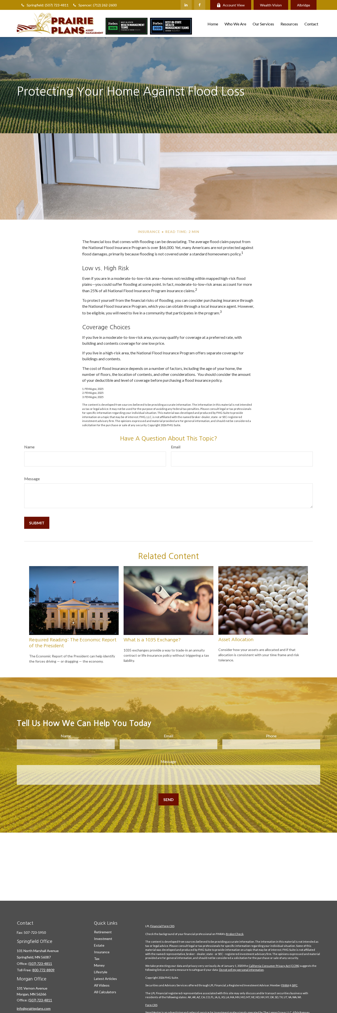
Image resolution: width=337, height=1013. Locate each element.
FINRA (285, 985)
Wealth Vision (271, 5)
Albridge (303, 5)
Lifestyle (100, 972)
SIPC (295, 985)
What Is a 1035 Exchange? (152, 639)
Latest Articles (105, 978)
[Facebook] (199, 5)
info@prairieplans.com (34, 1008)
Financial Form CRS (162, 926)
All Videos (102, 985)
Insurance (102, 952)
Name (29, 446)
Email (175, 446)
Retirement (103, 932)
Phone (271, 735)
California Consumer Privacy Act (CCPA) (274, 965)
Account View (234, 5)
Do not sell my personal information (241, 969)
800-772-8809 (43, 970)
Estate (99, 945)
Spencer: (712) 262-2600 (97, 5)
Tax (96, 958)
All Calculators (105, 992)
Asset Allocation (236, 639)
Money (99, 965)
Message (32, 478)
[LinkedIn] (186, 5)
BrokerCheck (234, 934)
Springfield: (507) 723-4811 (48, 5)
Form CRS (151, 1005)
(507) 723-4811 (40, 963)
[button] (213, 23)
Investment (103, 939)
